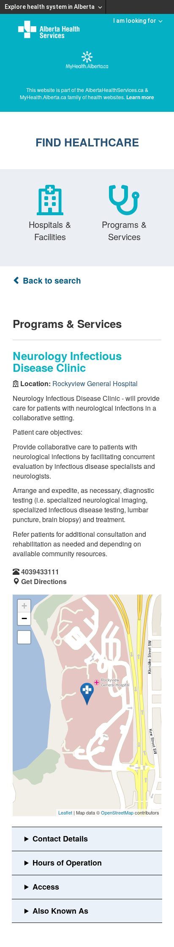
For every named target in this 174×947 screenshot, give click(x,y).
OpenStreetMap (117, 812)
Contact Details (60, 838)
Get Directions (44, 581)
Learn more (140, 97)
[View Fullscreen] (24, 637)
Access (46, 886)
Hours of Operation (67, 862)
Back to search (51, 280)
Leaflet (65, 812)
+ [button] (24, 606)
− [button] (24, 618)
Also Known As (60, 910)
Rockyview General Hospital (95, 383)
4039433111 (40, 571)
